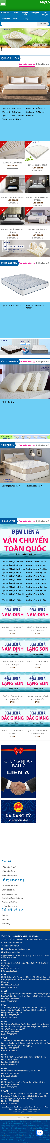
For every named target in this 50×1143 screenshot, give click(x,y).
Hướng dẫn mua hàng (9, 906)
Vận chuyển (45, 13)
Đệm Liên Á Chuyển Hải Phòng (12, 591)
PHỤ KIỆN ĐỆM (7, 445)
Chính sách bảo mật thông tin (12, 898)
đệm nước (9, 1135)
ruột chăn (18, 1135)
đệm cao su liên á (8, 1121)
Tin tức (15, 19)
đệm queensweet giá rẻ (24, 1128)
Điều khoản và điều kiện (10, 886)
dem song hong (7, 1137)
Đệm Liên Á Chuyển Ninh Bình (12, 587)
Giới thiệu (15, 12)
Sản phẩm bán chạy (27, 64)
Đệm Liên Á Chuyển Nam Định (12, 562)
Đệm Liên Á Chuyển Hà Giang (12, 600)
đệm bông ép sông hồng (38, 1126)
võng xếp (32, 1133)
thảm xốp (27, 1135)
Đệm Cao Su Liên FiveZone (11, 112)
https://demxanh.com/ (31, 1109)
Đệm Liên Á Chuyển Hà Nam (12, 583)
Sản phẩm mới (43, 64)
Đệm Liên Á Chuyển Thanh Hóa (36, 580)
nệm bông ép (18, 1123)
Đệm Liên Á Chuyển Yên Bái (35, 576)
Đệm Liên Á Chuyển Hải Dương (36, 587)
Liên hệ (25, 19)
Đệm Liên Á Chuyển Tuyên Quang (35, 595)
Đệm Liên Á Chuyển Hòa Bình (12, 580)
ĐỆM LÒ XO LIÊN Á (9, 263)
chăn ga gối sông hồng (24, 1137)
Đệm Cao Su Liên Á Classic (11, 108)
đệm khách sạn (41, 1128)
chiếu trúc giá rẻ (7, 1139)
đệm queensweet (41, 1137)
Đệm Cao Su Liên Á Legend (35, 112)
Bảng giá (35, 12)
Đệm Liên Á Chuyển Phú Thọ (12, 576)
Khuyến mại (25, 13)
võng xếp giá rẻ (21, 1139)
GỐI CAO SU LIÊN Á (9, 361)
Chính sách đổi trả (8, 890)
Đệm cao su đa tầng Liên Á (11, 119)
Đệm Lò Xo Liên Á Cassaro (11, 306)
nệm (10, 1123)
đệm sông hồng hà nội (25, 1130)
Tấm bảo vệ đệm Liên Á (34, 486)
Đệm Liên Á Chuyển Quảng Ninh (13, 594)
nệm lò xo (39, 1123)
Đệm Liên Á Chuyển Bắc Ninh (36, 565)
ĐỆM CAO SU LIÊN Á (10, 58)
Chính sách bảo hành (9, 902)
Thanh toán (5, 19)
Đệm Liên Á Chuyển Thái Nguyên (13, 569)
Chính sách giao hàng (9, 894)
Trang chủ (5, 12)
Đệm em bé (29, 116)
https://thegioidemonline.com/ (25, 1111)
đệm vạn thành (8, 1128)
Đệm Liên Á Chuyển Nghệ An (36, 573)
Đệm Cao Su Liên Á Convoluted (13, 116)
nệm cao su (29, 1123)
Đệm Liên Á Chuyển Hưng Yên (36, 591)
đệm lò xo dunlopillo (19, 1126)
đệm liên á (19, 1121)
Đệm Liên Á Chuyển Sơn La (11, 573)
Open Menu (3, 3)
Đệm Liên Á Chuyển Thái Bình (36, 583)
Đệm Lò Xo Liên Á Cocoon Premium (35, 307)
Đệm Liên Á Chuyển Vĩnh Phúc (36, 569)
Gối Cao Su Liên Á (8, 402)
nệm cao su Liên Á (33, 1121)
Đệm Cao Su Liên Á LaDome (35, 108)
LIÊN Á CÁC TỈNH (8, 521)
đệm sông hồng (8, 1130)
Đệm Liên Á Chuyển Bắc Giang (12, 565)
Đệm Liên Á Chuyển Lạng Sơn (36, 562)
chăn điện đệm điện (37, 1139)
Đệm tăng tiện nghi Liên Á (11, 486)
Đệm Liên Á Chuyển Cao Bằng (36, 600)
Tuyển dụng (6, 924)
